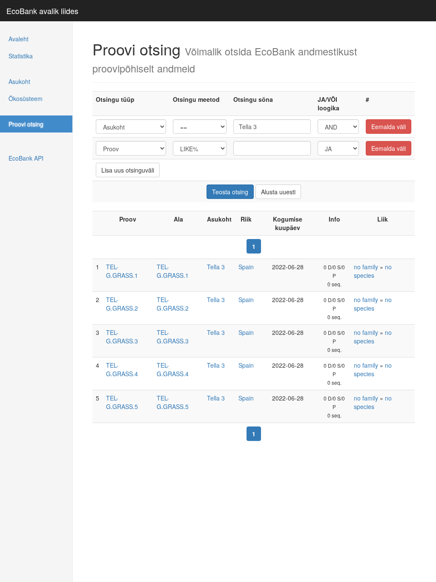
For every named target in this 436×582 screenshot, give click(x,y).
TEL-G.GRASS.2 (122, 303)
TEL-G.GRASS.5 (122, 402)
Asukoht (19, 81)
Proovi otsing (26, 124)
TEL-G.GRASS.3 (122, 336)
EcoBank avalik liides (42, 10)
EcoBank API (26, 158)
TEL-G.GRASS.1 (122, 270)
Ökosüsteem (26, 98)
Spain (246, 266)
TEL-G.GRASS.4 (122, 369)
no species (373, 270)
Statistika (21, 56)
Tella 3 (216, 266)
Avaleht (19, 39)
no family (366, 266)
